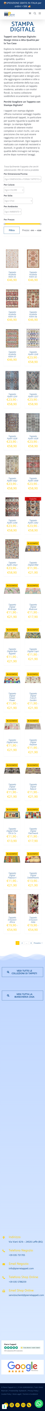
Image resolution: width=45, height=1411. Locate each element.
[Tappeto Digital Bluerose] (33, 582)
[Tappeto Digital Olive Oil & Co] (12, 807)
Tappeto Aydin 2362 (33, 521)
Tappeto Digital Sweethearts (33, 875)
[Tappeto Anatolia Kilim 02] (33, 250)
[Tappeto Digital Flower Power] (12, 671)
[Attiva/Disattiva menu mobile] (40, 13)
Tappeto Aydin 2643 (12, 563)
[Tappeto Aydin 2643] (12, 540)
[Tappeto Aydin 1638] (33, 414)
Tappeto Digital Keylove (33, 742)
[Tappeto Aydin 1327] (33, 372)
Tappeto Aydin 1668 (33, 479)
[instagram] (12, 1405)
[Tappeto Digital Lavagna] (12, 762)
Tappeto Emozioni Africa (12, 919)
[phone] (29, 1405)
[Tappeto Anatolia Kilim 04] (33, 290)
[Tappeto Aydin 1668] (33, 456)
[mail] (23, 1405)
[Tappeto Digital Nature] (33, 762)
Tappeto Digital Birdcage (12, 606)
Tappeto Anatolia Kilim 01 (12, 274)
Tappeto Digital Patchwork (33, 830)
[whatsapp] (17, 1405)
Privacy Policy (33, 1391)
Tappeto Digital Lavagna (12, 786)
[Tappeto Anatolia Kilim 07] (12, 330)
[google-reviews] (22, 1360)
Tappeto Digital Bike (33, 563)
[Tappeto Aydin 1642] (12, 456)
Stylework (22, 1391)
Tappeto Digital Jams (12, 741)
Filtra (11, 230)
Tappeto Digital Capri (33, 650)
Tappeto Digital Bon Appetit (12, 651)
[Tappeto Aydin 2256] (12, 498)
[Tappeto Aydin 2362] (33, 498)
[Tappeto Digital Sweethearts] (33, 851)
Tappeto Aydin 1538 (12, 437)
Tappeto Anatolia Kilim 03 (12, 314)
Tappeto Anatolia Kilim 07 (12, 354)
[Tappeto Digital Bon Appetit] (12, 627)
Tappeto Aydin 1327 (33, 395)
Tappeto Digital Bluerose (33, 606)
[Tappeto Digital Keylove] (33, 718)
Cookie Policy (6, 1394)
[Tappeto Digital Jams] (12, 718)
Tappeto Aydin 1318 (33, 353)
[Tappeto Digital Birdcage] (12, 582)
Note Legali (17, 1394)
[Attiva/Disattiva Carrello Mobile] (30, 13)
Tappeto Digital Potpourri (12, 875)
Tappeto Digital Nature (33, 786)
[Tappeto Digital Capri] (33, 627)
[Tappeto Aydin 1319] (12, 372)
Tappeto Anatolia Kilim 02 (33, 274)
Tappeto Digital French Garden (33, 696)
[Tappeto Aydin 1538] (12, 414)
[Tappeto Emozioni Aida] (33, 895)
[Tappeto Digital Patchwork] (33, 807)
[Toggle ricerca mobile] (35, 13)
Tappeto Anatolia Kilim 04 (33, 314)
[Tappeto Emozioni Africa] (12, 895)
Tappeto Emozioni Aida (33, 919)
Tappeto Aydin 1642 (12, 479)
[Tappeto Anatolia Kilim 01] (12, 250)
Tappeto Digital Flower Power (12, 696)
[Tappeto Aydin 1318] (33, 330)
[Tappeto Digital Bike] (33, 540)
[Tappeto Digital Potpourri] (12, 851)
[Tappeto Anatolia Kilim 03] (12, 290)
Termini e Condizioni (30, 1394)
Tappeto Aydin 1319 (12, 395)
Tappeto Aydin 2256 (12, 521)
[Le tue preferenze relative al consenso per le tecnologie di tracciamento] (4, 1406)
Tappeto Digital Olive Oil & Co (12, 830)
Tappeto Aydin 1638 (33, 437)
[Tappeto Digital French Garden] (33, 671)
